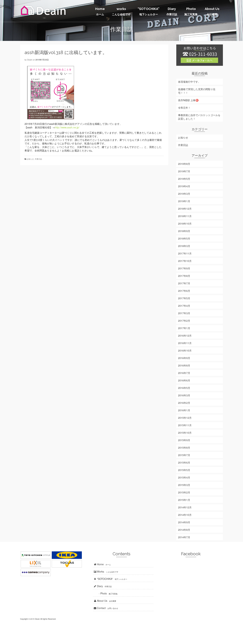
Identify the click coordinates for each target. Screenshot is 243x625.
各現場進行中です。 (189, 81)
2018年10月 (185, 223)
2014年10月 (185, 515)
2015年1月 (184, 500)
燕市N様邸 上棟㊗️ (188, 100)
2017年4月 (184, 305)
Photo (191, 11)
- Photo (105, 593)
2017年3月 (184, 313)
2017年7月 (184, 283)
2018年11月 (185, 216)
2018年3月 (184, 246)
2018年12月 (185, 208)
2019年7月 (184, 171)
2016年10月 (185, 350)
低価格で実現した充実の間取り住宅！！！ (196, 90)
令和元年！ (184, 107)
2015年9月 (184, 440)
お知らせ (30, 159)
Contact (107, 608)
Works (107, 571)
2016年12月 (185, 335)
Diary (172, 11)
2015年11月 (185, 425)
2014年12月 (185, 507)
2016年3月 (184, 395)
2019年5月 (184, 178)
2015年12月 (185, 417)
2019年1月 (184, 201)
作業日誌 (38, 159)
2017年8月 (184, 276)
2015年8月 (184, 447)
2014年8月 (184, 529)
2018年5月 (184, 238)
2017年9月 (184, 268)
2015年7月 (184, 455)
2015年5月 (184, 470)
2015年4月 (184, 477)
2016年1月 (184, 410)
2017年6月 (184, 290)
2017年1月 (184, 328)
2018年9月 (184, 231)
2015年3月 (184, 485)
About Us (212, 12)
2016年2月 (184, 403)
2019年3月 (184, 193)
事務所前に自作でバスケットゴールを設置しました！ (199, 116)
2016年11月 (185, 343)
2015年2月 (184, 492)
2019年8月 (184, 164)
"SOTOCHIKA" (111, 579)
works (121, 11)
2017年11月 (185, 253)
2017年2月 (184, 320)
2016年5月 (184, 388)
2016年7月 (184, 373)
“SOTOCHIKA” (148, 11)
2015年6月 (184, 462)
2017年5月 (184, 298)
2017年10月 (185, 261)
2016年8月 (184, 365)
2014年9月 (184, 522)
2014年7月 (184, 537)
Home (100, 11)
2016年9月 (184, 358)
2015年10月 (185, 432)
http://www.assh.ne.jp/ (67, 127)
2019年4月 (184, 186)
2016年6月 (184, 380)
